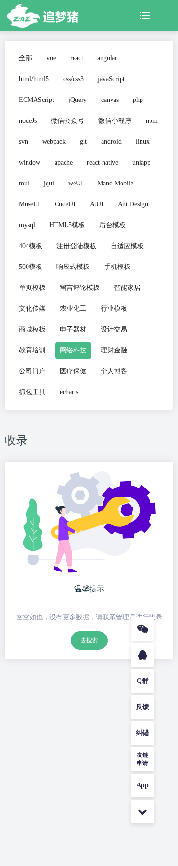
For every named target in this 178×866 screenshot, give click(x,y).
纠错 (142, 733)
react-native (102, 162)
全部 (25, 58)
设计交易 (114, 329)
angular (107, 58)
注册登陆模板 (76, 245)
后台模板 (112, 225)
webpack (54, 141)
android (111, 141)
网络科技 (73, 350)
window (29, 162)
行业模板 (114, 308)
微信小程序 (114, 120)
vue (51, 58)
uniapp (141, 162)
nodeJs (28, 120)
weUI (75, 183)
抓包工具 (32, 392)
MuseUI (29, 204)
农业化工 (73, 308)
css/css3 (73, 79)
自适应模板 (127, 245)
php (138, 99)
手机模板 (117, 266)
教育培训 (32, 350)
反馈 (142, 706)
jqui (49, 183)
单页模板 (32, 287)
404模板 (30, 245)
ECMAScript (36, 99)
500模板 (30, 266)
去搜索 (89, 640)
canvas (110, 99)
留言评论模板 (80, 287)
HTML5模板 (67, 225)
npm (152, 120)
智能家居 (127, 287)
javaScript (111, 79)
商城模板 (32, 329)
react (76, 58)
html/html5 (34, 79)
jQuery (77, 99)
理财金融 (114, 350)
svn (23, 141)
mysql (27, 225)
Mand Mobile (115, 183)
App (142, 785)
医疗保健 (73, 371)
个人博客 (114, 371)
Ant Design (133, 204)
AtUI (96, 204)
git (83, 141)
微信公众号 (67, 120)
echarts (69, 392)
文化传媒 (32, 308)
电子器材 (73, 329)
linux (143, 141)
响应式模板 (73, 266)
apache (64, 162)
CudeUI (65, 204)
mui (24, 183)
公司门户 (32, 371)
